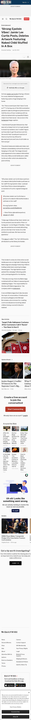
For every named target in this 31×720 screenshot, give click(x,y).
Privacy (4, 666)
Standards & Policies (22, 661)
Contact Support (21, 642)
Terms (3, 663)
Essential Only (15, 711)
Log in (25, 415)
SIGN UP (26, 19)
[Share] (28, 56)
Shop (3, 645)
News (3, 639)
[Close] (29, 692)
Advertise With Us (7, 654)
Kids (3, 648)
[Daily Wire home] (15, 19)
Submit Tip (15, 563)
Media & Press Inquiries (20, 655)
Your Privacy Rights (22, 648)
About (3, 651)
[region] (15, 705)
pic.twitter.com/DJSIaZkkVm (12, 208)
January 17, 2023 (8, 215)
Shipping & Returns (21, 659)
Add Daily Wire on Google (16, 88)
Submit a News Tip (21, 664)
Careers (18, 639)
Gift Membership (21, 645)
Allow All (15, 716)
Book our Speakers (7, 660)
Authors (4, 657)
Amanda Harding (6, 50)
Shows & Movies (6, 642)
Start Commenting (15, 409)
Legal (17, 651)
